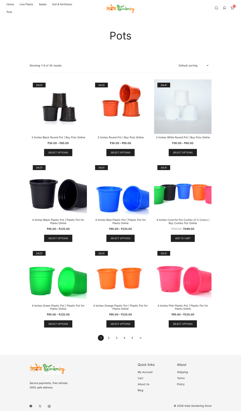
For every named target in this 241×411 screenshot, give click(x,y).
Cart (140, 378)
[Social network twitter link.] (40, 405)
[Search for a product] (216, 8)
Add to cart (183, 238)
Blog (140, 390)
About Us (143, 384)
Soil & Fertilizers (62, 4)
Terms (181, 378)
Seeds (42, 4)
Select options (58, 152)
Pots (9, 12)
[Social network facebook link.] (31, 405)
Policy (181, 384)
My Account (145, 372)
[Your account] (224, 8)
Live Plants (26, 4)
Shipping (182, 372)
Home (10, 4)
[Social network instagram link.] (49, 405)
